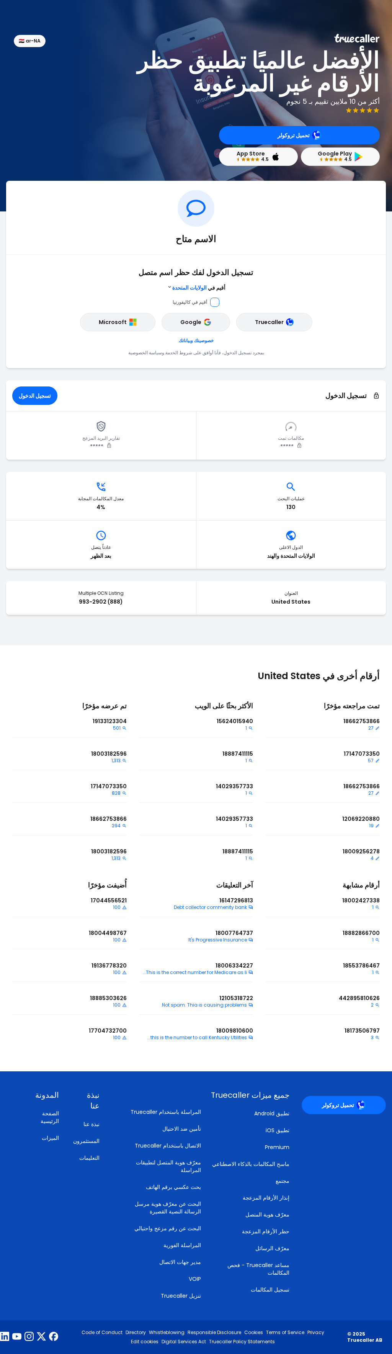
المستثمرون (86, 1141)
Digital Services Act (184, 1342)
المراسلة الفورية (182, 1245)
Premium (277, 1147)
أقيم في (198, 287)
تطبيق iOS (277, 1130)
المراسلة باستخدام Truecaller (166, 1112)
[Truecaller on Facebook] (53, 1337)
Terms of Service (285, 1332)
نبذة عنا (91, 1124)
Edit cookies (144, 1342)
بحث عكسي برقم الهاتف (173, 1187)
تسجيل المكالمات (270, 1289)
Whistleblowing (167, 1332)
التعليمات (89, 1158)
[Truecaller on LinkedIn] (4, 1337)
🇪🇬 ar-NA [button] (30, 41)
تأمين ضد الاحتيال (181, 1129)
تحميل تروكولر (294, 135)
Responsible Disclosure (214, 1332)
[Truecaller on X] (41, 1337)
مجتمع (282, 1181)
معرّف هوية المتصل (267, 1214)
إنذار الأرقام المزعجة (266, 1198)
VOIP (195, 1279)
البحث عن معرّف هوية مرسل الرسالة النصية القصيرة (168, 1207)
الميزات (50, 1138)
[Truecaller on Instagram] (29, 1337)
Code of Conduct (102, 1332)
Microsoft (113, 322)
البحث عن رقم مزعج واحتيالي (167, 1228)
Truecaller (269, 322)
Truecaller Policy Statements (242, 1342)
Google (190, 322)
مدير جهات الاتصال (180, 1262)
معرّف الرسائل (272, 1248)
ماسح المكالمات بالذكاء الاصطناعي (250, 1164)
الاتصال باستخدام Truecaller (168, 1145)
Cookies (253, 1332)
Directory (136, 1332)
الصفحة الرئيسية (50, 1117)
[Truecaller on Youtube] (16, 1337)
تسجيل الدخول (35, 395)
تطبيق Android (271, 1113)
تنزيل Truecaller (181, 1296)
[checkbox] (86, 1100)
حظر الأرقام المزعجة (265, 1231)
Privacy (315, 1332)
